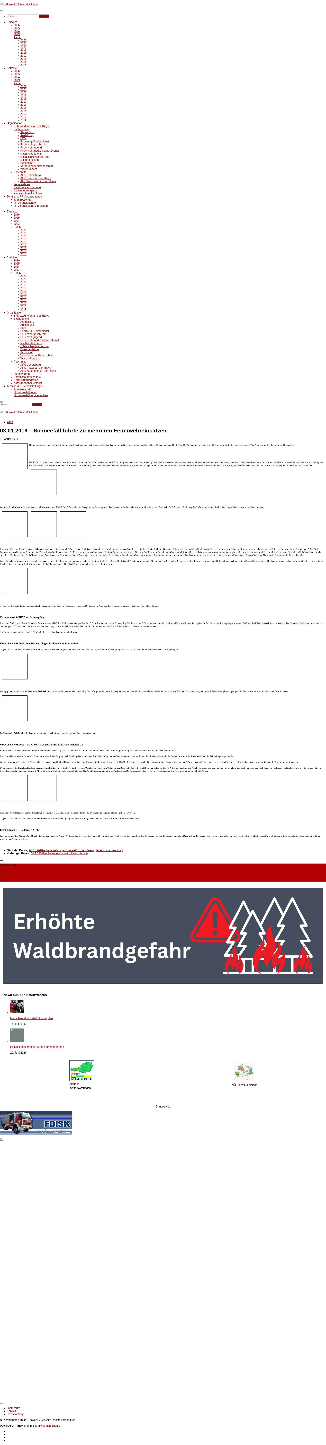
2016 (23, 58)
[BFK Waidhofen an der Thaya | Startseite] (19, 4)
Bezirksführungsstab (26, 190)
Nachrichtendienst (31, 153)
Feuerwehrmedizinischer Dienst (39, 150)
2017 (23, 55)
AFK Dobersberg (30, 175)
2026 (17, 25)
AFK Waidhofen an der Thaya (38, 181)
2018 (23, 52)
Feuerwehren (22, 184)
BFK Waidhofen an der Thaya (31, 126)
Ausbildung (27, 135)
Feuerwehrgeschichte (33, 144)
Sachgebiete (21, 129)
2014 (23, 64)
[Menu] (1, 10)
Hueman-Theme (50, 1425)
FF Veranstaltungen (25, 202)
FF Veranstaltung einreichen (31, 205)
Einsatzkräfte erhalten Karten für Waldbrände (37, 1046)
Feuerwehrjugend (31, 147)
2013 (23, 113)
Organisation (14, 123)
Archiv (17, 37)
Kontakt (11, 1411)
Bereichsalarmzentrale (27, 187)
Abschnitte (20, 172)
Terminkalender (23, 199)
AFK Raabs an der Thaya (35, 178)
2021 (23, 43)
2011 (23, 120)
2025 (17, 28)
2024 (17, 31)
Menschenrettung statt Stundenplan (31, 1018)
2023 (17, 34)
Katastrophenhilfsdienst (28, 193)
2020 (23, 46)
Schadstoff (26, 162)
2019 (23, 49)
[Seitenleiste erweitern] (1, 860)
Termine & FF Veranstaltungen (25, 196)
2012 (23, 117)
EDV (23, 138)
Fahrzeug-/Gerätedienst (34, 141)
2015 (23, 61)
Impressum (13, 1408)
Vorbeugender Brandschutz (36, 166)
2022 (23, 40)
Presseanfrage (15, 1414)
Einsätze (12, 22)
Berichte (12, 68)
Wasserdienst (28, 169)
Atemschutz (27, 132)
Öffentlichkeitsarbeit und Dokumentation (34, 158)
